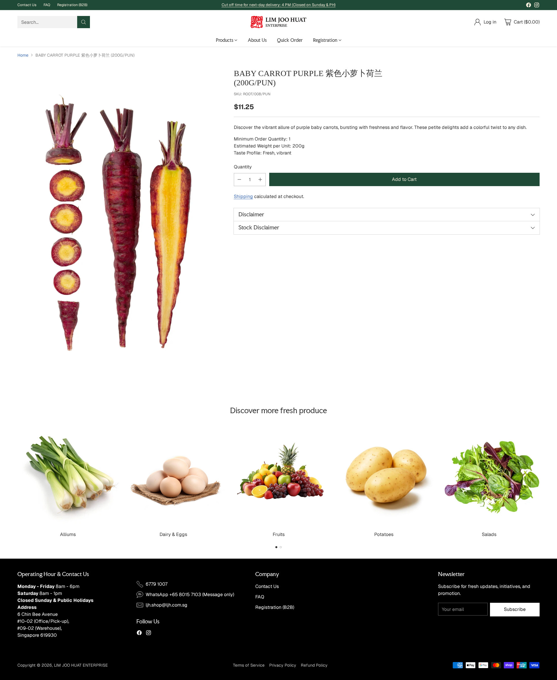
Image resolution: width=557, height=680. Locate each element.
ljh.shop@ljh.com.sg (166, 605)
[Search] (83, 22)
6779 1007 (156, 584)
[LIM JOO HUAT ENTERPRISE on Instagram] (537, 6)
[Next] (539, 480)
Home (22, 55)
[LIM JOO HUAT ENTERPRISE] (278, 22)
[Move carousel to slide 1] (276, 547)
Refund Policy (314, 665)
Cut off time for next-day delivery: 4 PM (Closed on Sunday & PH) (279, 4)
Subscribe (515, 609)
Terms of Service (249, 665)
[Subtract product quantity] (239, 179)
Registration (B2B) (274, 607)
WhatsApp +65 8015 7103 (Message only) (190, 594)
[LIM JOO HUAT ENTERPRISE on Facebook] (528, 6)
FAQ (259, 597)
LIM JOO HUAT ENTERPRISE (81, 665)
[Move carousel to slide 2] (281, 547)
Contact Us (267, 586)
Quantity (243, 167)
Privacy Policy (282, 665)
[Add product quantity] (260, 179)
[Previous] (17, 480)
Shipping (243, 196)
